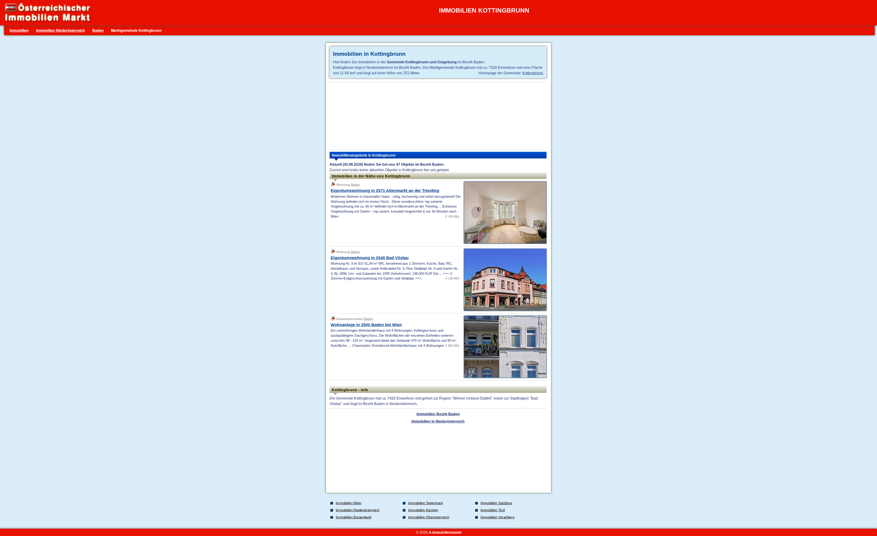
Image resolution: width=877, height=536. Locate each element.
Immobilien (19, 30)
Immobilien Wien (349, 503)
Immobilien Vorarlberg (497, 517)
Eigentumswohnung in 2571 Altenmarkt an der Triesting (385, 190)
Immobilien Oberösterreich (428, 517)
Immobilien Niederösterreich (60, 30)
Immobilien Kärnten (423, 510)
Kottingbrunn (532, 73)
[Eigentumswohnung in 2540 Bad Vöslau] (504, 310)
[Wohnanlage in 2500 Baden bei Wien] (504, 377)
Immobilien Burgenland (353, 517)
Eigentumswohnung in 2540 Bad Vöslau (370, 258)
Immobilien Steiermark (425, 503)
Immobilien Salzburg (496, 503)
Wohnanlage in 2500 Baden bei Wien (366, 325)
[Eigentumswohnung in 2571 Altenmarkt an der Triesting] (504, 243)
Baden (98, 30)
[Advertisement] (438, 116)
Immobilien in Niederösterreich (438, 421)
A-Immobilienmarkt (445, 532)
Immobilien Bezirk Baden (438, 414)
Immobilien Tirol (493, 510)
